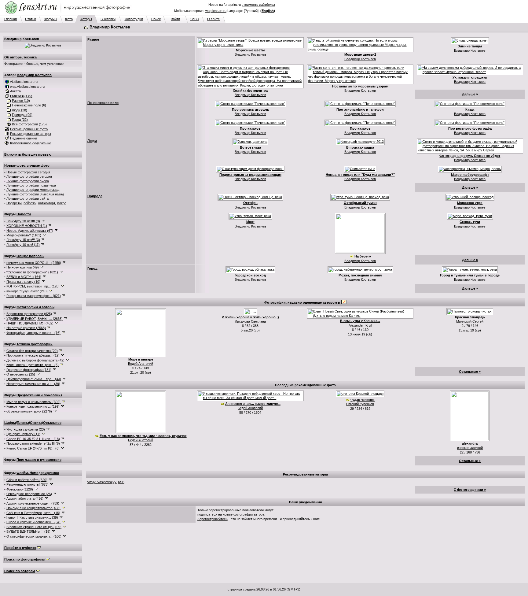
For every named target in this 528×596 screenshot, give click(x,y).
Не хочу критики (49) (22, 267)
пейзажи (30, 203)
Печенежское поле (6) (29, 105)
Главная (10, 19)
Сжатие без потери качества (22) (32, 351)
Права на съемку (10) (23, 281)
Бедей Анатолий (140, 363)
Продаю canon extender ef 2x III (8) (33, 443)
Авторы (86, 19)
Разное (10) (21, 100)
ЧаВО (194, 19)
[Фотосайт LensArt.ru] (69, 14)
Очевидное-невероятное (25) (29, 494)
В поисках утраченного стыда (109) (33, 527)
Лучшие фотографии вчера (27, 181)
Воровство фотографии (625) (29, 314)
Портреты (14, 203)
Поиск (156, 19)
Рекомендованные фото (29, 129)
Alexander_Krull (360, 325)
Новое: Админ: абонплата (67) (29, 230)
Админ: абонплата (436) (24, 498)
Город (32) (20, 119)
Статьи (30, 19)
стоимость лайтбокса (258, 4)
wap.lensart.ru (215, 11)
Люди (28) (19, 110)
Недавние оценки (23, 138)
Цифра (10, 422)
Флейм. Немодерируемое (37, 473)
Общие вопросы (30, 256)
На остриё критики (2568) (26, 328)
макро (61, 203)
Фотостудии (134, 19)
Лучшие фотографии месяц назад (32, 189)
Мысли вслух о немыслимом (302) (33, 402)
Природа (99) (22, 115)
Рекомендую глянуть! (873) (27, 484)
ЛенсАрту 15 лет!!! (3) (23, 240)
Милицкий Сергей (469, 321)
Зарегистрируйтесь (212, 519)
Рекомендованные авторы (30, 133)
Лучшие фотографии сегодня (29, 176)
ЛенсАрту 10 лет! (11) (23, 244)
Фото (69, 19)
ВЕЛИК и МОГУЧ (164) (23, 277)
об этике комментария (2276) (29, 411)
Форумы (50, 19)
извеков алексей (470, 448)
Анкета (15, 91)
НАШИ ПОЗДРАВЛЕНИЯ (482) (29, 323)
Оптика (36, 422)
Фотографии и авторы (35, 307)
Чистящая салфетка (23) (25, 429)
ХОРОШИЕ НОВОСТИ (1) (26, 226)
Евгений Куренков (360, 404)
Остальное (52, 422)
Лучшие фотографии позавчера (31, 185)
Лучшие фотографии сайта (27, 198)
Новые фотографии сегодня (28, 172)
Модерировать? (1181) (23, 235)
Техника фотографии (34, 344)
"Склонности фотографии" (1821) (32, 272)
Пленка (23, 422)
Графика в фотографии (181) (28, 370)
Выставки (108, 19)
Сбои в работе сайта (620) (26, 480)
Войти (175, 19)
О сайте (213, 19)
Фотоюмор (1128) (19, 489)
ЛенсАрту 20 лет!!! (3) (23, 221)
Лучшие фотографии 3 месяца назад (35, 194)
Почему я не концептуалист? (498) (33, 508)
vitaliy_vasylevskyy (101, 482)
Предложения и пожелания (39, 395)
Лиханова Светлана (250, 321)
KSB (121, 482)
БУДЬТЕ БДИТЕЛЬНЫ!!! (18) (28, 531)
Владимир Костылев (34, 75)
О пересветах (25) (20, 374)
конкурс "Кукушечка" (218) (27, 291)
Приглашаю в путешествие (38, 459)
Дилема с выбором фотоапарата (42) (35, 360)
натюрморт (46, 203)
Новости (23, 214)
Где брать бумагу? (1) (23, 434)
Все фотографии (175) (29, 124)
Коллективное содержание (30, 143)
